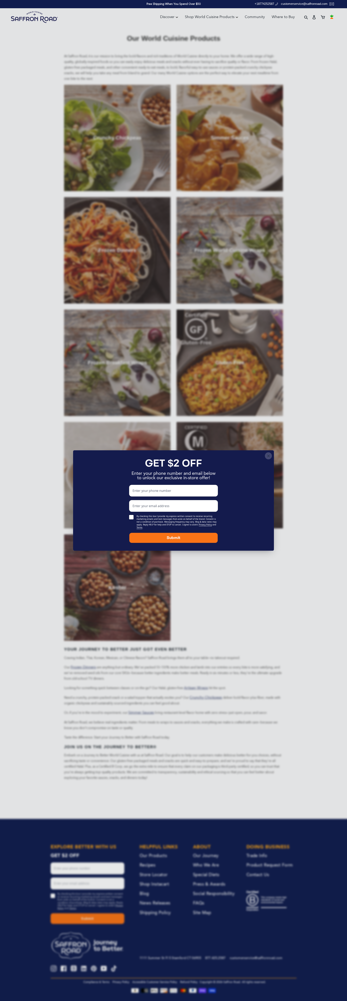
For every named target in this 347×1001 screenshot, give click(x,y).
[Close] (268, 455)
